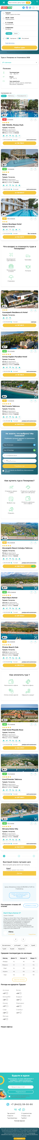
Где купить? (11, 1113)
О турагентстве (26, 1113)
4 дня (25, 945)
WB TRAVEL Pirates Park (12, 125)
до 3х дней (17, 945)
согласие (34, 1130)
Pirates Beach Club (10, 647)
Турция (4, 127)
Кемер (5, 1003)
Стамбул (19, 1010)
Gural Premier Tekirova (12, 779)
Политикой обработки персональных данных (18, 1133)
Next (23, 939)
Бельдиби (6, 997)
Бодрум (19, 997)
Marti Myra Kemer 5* (12, 913)
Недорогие (21, 948)
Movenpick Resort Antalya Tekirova (17, 548)
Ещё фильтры (10, 43)
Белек (18, 990)
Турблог (24, 1118)
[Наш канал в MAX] (23, 1109)
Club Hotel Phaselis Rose (12, 730)
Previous (16, 939)
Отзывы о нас (25, 1116)
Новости (10, 1116)
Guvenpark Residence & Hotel (14, 312)
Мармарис (20, 1003)
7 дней (4, 948)
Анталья (6, 990)
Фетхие (5, 1016)
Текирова (10, 915)
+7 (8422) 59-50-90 (22, 1104)
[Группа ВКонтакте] (15, 1109)
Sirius (4, 175)
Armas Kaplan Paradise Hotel (14, 357)
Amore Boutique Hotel (11, 224)
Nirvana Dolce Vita (10, 829)
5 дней (33, 945)
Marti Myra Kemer (10, 598)
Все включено (6, 945)
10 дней (12, 948)
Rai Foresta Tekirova (11, 406)
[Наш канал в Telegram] (19, 1109)
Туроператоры (12, 1118)
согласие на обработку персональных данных (19, 470)
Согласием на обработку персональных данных (25, 1135)
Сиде (5, 1010)
